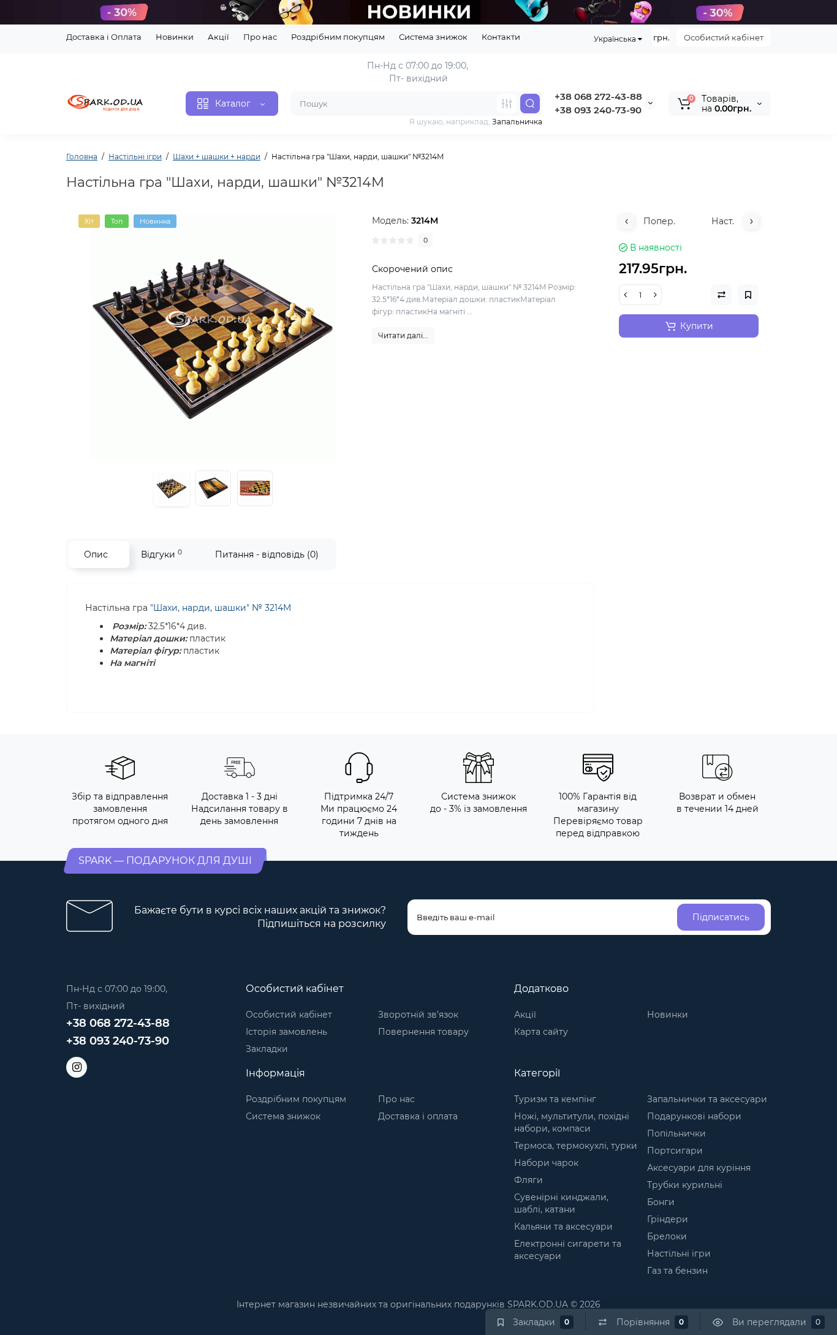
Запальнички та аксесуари (707, 1099)
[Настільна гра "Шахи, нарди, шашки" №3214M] (213, 336)
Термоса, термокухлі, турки (575, 1145)
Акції (218, 37)
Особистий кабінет (723, 37)
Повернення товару (423, 1031)
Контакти (501, 37)
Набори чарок (546, 1162)
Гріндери (667, 1219)
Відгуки (161, 554)
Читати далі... (403, 335)
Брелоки (667, 1236)
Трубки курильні (684, 1184)
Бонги (661, 1202)
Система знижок (433, 37)
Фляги (528, 1180)
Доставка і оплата (418, 1116)
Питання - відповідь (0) (267, 554)
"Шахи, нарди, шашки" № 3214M (220, 607)
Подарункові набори (694, 1116)
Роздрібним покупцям (338, 37)
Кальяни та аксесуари (563, 1226)
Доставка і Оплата (104, 37)
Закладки (267, 1048)
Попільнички (676, 1133)
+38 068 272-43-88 (598, 96)
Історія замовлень (286, 1031)
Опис (96, 554)
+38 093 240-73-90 (598, 110)
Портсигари (675, 1150)
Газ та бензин (677, 1270)
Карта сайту (541, 1031)
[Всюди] (507, 103)
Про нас (260, 37)
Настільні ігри (679, 1253)
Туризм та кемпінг (555, 1099)
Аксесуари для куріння (699, 1167)
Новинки (175, 37)
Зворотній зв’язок (418, 1014)
